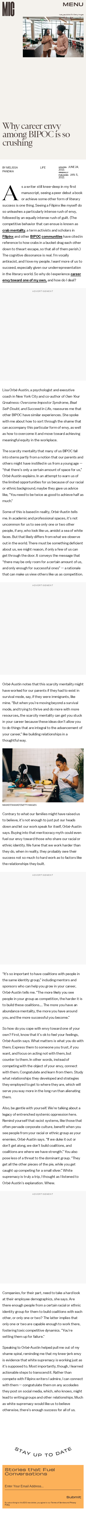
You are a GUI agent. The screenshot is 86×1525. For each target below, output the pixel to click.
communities (52, 236)
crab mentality (13, 230)
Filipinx (8, 236)
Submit (73, 1497)
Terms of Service (58, 1503)
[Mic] (8, 9)
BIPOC (35, 236)
